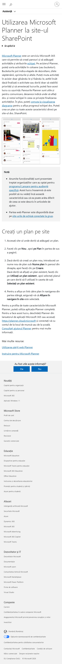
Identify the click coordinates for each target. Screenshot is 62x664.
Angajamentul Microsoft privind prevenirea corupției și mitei (27, 617)
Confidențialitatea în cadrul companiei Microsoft (22, 612)
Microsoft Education (11, 455)
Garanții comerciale (11, 441)
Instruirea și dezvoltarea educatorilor (18, 481)
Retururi (7, 425)
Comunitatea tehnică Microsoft (16, 572)
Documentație (9, 561)
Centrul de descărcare (12, 420)
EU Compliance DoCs (12, 658)
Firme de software (11, 587)
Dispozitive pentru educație (14, 460)
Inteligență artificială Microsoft (16, 506)
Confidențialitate (28, 648)
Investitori (8, 622)
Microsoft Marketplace (12, 577)
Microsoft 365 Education (13, 471)
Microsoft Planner (11, 55)
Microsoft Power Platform (13, 582)
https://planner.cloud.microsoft (19, 320)
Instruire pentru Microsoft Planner (20, 353)
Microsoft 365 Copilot (12, 536)
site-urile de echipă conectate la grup (32, 216)
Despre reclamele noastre (29, 653)
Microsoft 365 (9, 395)
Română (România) (16, 631)
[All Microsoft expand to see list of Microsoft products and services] (4, 4)
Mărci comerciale (10, 653)
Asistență (8, 11)
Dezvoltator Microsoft (12, 556)
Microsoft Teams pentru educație (16, 466)
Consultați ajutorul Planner (16, 328)
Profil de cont (9, 415)
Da (21, 369)
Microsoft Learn (10, 566)
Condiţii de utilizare (44, 648)
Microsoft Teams (10, 542)
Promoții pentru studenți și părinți (17, 486)
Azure (6, 516)
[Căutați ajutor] (11, 4)
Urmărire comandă (11, 430)
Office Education (10, 476)
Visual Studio (9, 592)
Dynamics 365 (9, 521)
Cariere (7, 607)
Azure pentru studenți (12, 491)
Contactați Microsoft (12, 648)
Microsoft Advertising (12, 531)
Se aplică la (9, 45)
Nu (39, 369)
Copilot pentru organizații (14, 385)
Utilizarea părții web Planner (17, 347)
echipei (31, 63)
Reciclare (7, 436)
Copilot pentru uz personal (14, 390)
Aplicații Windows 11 (12, 400)
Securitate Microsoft (12, 511)
